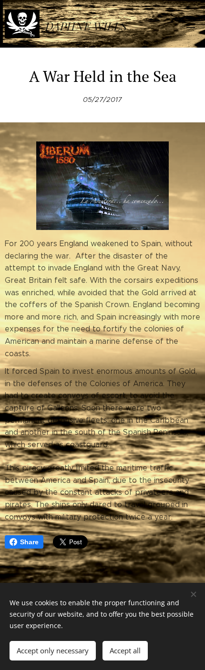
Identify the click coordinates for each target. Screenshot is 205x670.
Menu (190, 23)
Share (29, 542)
